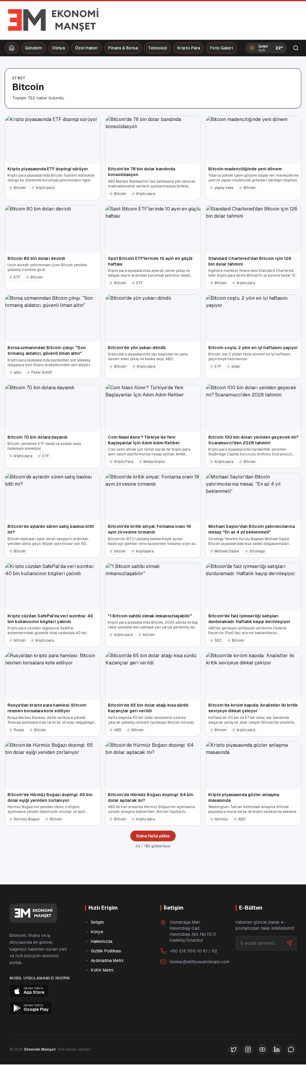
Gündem (33, 48)
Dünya (58, 48)
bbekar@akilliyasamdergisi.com (200, 961)
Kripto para (145, 193)
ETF (17, 277)
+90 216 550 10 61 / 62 (193, 951)
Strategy (257, 551)
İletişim (97, 922)
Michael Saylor (227, 551)
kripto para (45, 187)
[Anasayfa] (12, 48)
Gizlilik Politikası (106, 951)
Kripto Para (188, 48)
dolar (235, 366)
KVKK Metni (102, 970)
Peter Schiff (41, 372)
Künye (97, 931)
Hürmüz (221, 819)
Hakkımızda (101, 941)
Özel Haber (86, 48)
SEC (218, 640)
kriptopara (145, 551)
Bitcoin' (120, 366)
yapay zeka (224, 187)
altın (17, 372)
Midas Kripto (154, 461)
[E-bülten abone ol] (289, 943)
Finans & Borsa (123, 48)
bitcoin (120, 551)
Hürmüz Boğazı (27, 819)
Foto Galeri (221, 48)
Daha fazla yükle (153, 836)
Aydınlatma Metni (107, 960)
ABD (117, 730)
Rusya (19, 730)
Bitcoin (20, 187)
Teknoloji (157, 48)
